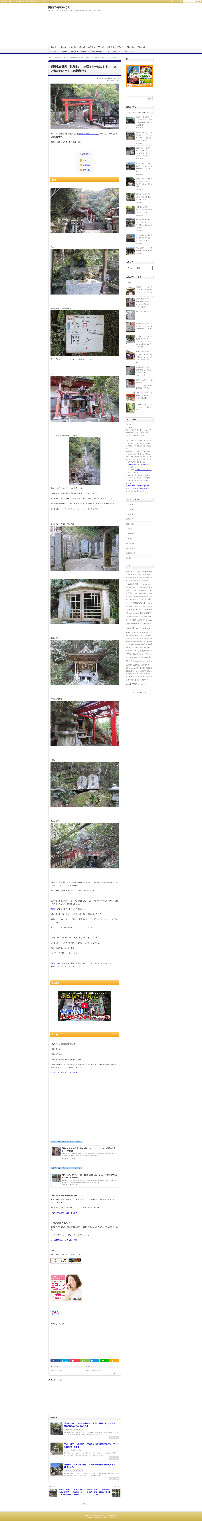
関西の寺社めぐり (59, 7)
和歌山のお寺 (141, 47)
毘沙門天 (133, 641)
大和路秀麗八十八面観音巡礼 (133, 596)
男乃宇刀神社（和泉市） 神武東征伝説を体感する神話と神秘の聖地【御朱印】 (89, 1445)
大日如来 (137, 599)
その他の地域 (63, 51)
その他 (107, 51)
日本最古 (133, 638)
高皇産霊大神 (142, 684)
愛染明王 (136, 632)
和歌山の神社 (130, 47)
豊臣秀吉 (131, 674)
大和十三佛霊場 (147, 593)
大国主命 (145, 596)
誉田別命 (136, 671)
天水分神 (141, 610)
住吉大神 (133, 580)
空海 (147, 654)
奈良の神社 (72, 47)
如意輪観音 (144, 613)
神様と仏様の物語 (97, 51)
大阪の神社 (53, 47)
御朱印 (137, 628)
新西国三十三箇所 (141, 636)
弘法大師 (93, 1370)
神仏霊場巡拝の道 (141, 650)
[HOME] (172, 1)
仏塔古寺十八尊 (131, 577)
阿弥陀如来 (140, 679)
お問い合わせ (116, 51)
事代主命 (135, 574)
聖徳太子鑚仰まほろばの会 (140, 661)
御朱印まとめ (85, 51)
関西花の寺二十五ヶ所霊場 (143, 676)
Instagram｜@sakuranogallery (138, 486)
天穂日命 (131, 613)
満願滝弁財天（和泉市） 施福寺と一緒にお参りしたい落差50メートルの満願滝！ (83, 68)
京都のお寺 (120, 47)
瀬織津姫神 (143, 647)
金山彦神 (133, 676)
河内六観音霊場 (141, 641)
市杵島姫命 (132, 620)
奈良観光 (137, 613)
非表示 (88, 154)
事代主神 (141, 575)
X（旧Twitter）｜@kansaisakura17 (140, 488)
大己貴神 (131, 599)
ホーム (84, 1503)
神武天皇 (135, 654)
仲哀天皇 (140, 577)
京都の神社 (111, 47)
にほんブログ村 (54, 1314)
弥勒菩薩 (134, 624)
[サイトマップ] (174, 1)
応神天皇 (129, 632)
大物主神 (143, 599)
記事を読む (114, 1437)
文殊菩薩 (131, 636)
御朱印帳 (146, 628)
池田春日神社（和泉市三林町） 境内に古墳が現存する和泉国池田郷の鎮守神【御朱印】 (89, 1424)
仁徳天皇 (148, 574)
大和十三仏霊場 (137, 593)
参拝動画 (86, 165)
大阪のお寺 (63, 47)
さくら (117, 1373)
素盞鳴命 (133, 657)
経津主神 (140, 657)
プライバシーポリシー (129, 51)
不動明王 (144, 572)
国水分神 (145, 587)
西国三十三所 (139, 668)
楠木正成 (139, 639)
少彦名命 (143, 616)
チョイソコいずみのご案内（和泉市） (64, 1073)
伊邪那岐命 (146, 577)
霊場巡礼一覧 (74, 51)
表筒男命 (131, 668)
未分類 (128, 558)
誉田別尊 (143, 671)
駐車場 (133, 684)
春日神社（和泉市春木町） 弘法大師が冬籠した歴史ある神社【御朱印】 (89, 1465)
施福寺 (53, 909)
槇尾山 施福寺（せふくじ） (88, 134)
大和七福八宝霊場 (135, 590)
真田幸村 (130, 651)
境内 (84, 160)
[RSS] (169, 1)
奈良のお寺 (82, 47)
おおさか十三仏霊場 (133, 572)
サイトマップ (178, 1)
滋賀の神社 (53, 51)
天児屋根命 (133, 610)
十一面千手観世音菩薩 (142, 580)
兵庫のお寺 (101, 47)
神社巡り (142, 654)
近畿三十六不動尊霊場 (142, 674)
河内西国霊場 (135, 644)
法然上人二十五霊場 (134, 647)
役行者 (99, 1370)
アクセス (86, 170)
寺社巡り (137, 616)
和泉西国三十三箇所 (137, 587)
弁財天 (88, 1370)
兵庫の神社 (91, 47)
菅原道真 (137, 664)
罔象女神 (146, 657)
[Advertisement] (101, 29)
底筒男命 (140, 620)
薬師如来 (146, 665)
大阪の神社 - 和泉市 (114, 81)
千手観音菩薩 (143, 584)
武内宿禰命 (147, 638)
